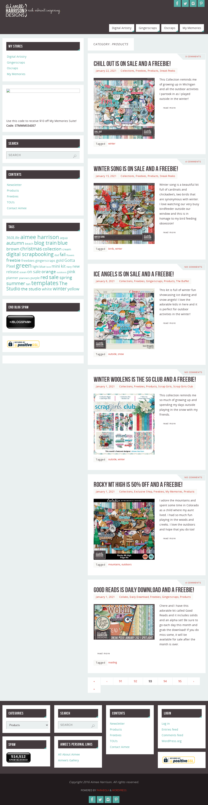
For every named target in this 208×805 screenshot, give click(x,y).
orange (48, 271)
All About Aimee (69, 754)
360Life (13, 237)
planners (24, 278)
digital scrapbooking (30, 254)
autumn (15, 243)
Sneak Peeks (167, 70)
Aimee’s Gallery (68, 760)
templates (44, 283)
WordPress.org (172, 741)
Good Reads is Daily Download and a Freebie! (144, 590)
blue (62, 242)
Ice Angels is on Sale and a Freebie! (134, 274)
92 (135, 681)
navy (69, 266)
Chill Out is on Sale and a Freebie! (132, 63)
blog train (45, 242)
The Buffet (182, 281)
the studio (31, 289)
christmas (31, 248)
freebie (13, 260)
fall (63, 254)
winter (111, 143)
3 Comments (193, 56)
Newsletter (14, 185)
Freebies (141, 70)
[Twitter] (185, 3)
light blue (39, 266)
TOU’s (11, 202)
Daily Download (139, 596)
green (24, 265)
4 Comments (193, 161)
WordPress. (119, 790)
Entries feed (170, 729)
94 (165, 681)
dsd (56, 255)
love (48, 266)
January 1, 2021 (105, 386)
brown (12, 249)
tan (28, 284)
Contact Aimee (17, 208)
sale (54, 277)
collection (52, 249)
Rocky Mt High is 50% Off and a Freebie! (138, 484)
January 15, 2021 (106, 176)
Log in (166, 723)
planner (12, 278)
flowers (70, 255)
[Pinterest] (201, 3)
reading (112, 662)
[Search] (75, 156)
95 (180, 681)
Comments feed (172, 735)
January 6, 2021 (105, 281)
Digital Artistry (16, 56)
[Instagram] (193, 3)
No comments (193, 267)
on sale (34, 271)
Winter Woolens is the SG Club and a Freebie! (145, 379)
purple (35, 278)
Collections (127, 70)
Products (153, 70)
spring (66, 277)
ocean (23, 272)
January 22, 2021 (106, 70)
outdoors (126, 564)
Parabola (103, 790)
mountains (114, 564)
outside (112, 354)
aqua (64, 238)
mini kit (59, 266)
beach (29, 244)
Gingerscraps (154, 281)
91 (120, 681)
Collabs (123, 596)
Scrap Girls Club (183, 386)
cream (66, 249)
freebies (28, 260)
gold (60, 260)
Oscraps (12, 68)
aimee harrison (39, 237)
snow (121, 354)
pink (71, 271)
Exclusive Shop (143, 491)
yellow (73, 289)
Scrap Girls (165, 386)
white (47, 289)
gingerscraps (45, 260)
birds (111, 248)
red (44, 277)
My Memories (174, 491)
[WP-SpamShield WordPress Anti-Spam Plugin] (20, 322)
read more (169, 107)
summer (15, 283)
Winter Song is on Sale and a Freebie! (136, 168)
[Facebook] (177, 3)
